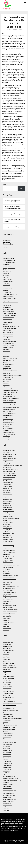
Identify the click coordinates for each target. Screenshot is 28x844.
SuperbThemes (20, 841)
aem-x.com (5, 496)
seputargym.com (7, 484)
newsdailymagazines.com (9, 458)
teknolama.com (7, 320)
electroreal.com (7, 467)
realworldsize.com (7, 319)
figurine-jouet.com (8, 607)
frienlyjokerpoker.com (8, 691)
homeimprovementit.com (9, 454)
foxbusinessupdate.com (9, 371)
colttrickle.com (7, 644)
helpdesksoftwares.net (9, 450)
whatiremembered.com (9, 708)
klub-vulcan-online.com (9, 552)
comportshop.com (7, 782)
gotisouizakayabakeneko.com (10, 302)
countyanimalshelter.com (9, 413)
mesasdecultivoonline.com (9, 328)
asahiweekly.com (7, 526)
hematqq (3, 824)
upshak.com (6, 383)
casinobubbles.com (8, 482)
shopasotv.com (7, 786)
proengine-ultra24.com (9, 727)
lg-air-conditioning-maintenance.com (12, 718)
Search (5, 184)
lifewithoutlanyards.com (9, 729)
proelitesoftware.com (8, 545)
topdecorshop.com (8, 784)
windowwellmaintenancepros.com (11, 437)
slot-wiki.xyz (6, 771)
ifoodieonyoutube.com (9, 471)
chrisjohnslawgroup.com (9, 550)
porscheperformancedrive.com (11, 565)
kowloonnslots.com (8, 693)
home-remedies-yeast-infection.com (12, 465)
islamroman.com (7, 688)
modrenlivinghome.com (9, 613)
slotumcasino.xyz (7, 761)
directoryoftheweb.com (9, 268)
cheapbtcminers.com (8, 516)
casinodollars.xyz (7, 765)
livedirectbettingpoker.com (10, 370)
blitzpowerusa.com (8, 336)
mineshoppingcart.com (9, 473)
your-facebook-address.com (10, 609)
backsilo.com (6, 385)
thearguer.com (6, 356)
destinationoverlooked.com (10, 420)
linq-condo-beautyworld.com (10, 710)
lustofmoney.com (7, 430)
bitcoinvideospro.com (8, 296)
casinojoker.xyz (7, 767)
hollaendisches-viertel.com (10, 725)
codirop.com (6, 656)
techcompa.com (7, 682)
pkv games (18, 821)
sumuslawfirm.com (7, 394)
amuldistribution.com (8, 503)
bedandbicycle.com (8, 530)
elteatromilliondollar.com (9, 313)
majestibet (6, 830)
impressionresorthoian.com (10, 388)
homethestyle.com (7, 501)
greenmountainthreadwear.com (11, 398)
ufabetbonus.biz (7, 803)
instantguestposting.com (9, 790)
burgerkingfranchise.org (9, 315)
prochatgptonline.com (8, 676)
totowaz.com (6, 405)
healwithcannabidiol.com (9, 579)
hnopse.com (6, 426)
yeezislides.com (7, 462)
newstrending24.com (8, 801)
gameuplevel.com (7, 499)
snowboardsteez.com (8, 343)
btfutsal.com (6, 654)
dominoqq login (7, 240)
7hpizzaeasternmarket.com (10, 723)
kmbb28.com (6, 620)
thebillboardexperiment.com (10, 596)
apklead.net (6, 630)
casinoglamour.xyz (8, 763)
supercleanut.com (7, 528)
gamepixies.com (7, 535)
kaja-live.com (6, 680)
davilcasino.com (7, 492)
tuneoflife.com (6, 436)
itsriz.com (5, 290)
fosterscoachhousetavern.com (11, 326)
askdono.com (6, 659)
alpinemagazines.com (8, 697)
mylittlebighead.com (8, 522)
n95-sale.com (6, 669)
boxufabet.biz (6, 603)
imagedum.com (6, 584)
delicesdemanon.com (8, 739)
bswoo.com (6, 810)
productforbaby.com (8, 322)
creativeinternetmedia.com (10, 667)
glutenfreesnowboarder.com (10, 575)
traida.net (5, 731)
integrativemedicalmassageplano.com (12, 375)
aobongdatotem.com (8, 463)
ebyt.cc (5, 712)
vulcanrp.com (6, 699)
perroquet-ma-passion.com (10, 611)
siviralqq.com (6, 387)
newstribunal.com (7, 456)
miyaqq (12, 830)
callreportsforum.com (8, 622)
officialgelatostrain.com (9, 588)
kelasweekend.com (7, 805)
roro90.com (6, 273)
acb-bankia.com (7, 379)
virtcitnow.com (7, 672)
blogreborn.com (7, 671)
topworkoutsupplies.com (9, 475)
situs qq (5, 245)
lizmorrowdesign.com (8, 577)
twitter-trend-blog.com (9, 701)
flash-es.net (6, 381)
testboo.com (6, 740)
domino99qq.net (7, 266)
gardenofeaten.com (8, 337)
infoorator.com (7, 720)
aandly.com (6, 808)
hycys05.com (6, 339)
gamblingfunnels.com (8, 650)
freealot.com (6, 524)
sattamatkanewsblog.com (9, 402)
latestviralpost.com (8, 332)
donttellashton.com (8, 269)
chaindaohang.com (8, 714)
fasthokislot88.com (8, 539)
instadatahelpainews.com (9, 614)
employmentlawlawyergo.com (10, 778)
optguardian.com (7, 488)
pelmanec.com (6, 264)
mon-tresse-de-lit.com (8, 599)
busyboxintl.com (7, 307)
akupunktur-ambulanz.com (9, 706)
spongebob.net (7, 305)
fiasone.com (6, 362)
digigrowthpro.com (8, 642)
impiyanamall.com (7, 486)
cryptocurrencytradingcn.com (10, 404)
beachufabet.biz (7, 597)
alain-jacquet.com (7, 300)
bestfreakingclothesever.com (10, 390)
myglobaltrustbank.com (9, 776)
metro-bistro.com (7, 735)
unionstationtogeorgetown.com (11, 518)
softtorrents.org (7, 558)
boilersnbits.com (7, 330)
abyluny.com (6, 626)
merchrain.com (6, 618)
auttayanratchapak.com (9, 309)
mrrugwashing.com (8, 377)
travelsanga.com (7, 788)
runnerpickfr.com (7, 646)
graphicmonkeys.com (8, 533)
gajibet (16, 830)
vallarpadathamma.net (8, 317)
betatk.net (5, 807)
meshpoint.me (6, 303)
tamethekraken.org (8, 567)
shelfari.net (6, 757)
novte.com (5, 722)
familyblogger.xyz (7, 548)
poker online (18, 826)
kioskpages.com (7, 580)
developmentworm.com (9, 795)
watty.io (5, 286)
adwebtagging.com (8, 415)
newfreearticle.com (8, 334)
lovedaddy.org (6, 373)
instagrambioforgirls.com (9, 345)
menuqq (3, 819)
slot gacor (17, 828)
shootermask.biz (7, 754)
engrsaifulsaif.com (7, 514)
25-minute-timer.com (8, 511)
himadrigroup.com (7, 686)
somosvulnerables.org (8, 560)
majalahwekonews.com (9, 260)
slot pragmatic (6, 242)
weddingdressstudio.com (9, 742)
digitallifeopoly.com (8, 480)
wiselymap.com (7, 674)
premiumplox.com (7, 744)
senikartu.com (6, 283)
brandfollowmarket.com (9, 409)
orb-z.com (5, 324)
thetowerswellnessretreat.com (11, 586)
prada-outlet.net (7, 640)
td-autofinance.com (8, 690)
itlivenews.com (7, 797)
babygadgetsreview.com (9, 705)
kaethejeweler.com (8, 590)
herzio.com (6, 275)
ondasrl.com (6, 571)
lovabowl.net (6, 452)
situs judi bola (12, 821)
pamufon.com (6, 564)
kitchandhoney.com (8, 733)
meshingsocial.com (8, 354)
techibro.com (6, 695)
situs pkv (5, 247)
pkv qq (13, 826)
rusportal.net (6, 285)
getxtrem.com (6, 351)
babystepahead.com (8, 419)
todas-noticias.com (8, 281)
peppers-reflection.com (9, 434)
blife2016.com (6, 573)
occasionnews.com (8, 428)
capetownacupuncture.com (10, 294)
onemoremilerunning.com (9, 341)
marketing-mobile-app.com (10, 358)
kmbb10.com (6, 349)
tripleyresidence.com (8, 556)
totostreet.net (6, 490)
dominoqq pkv (19, 819)
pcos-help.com (6, 652)
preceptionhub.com (8, 460)
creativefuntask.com (8, 512)
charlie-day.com (7, 368)
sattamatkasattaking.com (9, 592)
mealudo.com (6, 366)
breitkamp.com (6, 554)
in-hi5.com (5, 277)
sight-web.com (6, 684)
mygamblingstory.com (8, 258)
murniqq (21, 823)
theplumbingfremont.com (9, 799)
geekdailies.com (7, 616)
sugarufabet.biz (7, 601)
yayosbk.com (6, 746)
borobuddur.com (7, 505)
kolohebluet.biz (7, 752)
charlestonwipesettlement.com (11, 407)
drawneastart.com (7, 537)
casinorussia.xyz (7, 759)
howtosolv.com (7, 737)
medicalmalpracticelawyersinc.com (12, 780)
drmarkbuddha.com (8, 716)
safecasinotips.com (8, 541)
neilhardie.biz (6, 748)
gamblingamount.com (8, 422)
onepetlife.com (7, 594)
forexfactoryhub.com (8, 678)
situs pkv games (14, 823)
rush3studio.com (7, 271)
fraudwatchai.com (7, 494)
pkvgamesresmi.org (6, 831)
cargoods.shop (7, 292)
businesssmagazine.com (9, 665)
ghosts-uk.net (6, 657)
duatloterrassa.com (8, 562)
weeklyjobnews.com (8, 411)
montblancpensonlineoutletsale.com (12, 703)
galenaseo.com (7, 774)
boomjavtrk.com (7, 628)
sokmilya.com (6, 624)
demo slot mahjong (8, 244)
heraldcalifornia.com (8, 531)
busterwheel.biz (7, 756)
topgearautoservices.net (9, 605)
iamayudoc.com (7, 520)
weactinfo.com (6, 353)
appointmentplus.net (8, 793)
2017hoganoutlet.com (9, 262)
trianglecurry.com (7, 582)
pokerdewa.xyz (7, 769)
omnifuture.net (7, 648)
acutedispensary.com (8, 400)
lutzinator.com (6, 569)
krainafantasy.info (7, 279)
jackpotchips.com (7, 543)
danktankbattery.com (8, 364)
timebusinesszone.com (8, 432)
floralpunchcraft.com (8, 360)
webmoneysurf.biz (7, 750)
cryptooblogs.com (7, 497)
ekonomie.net (6, 791)
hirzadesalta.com (7, 479)
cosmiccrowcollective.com (9, 298)
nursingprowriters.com (9, 396)
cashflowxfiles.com (8, 347)
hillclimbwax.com (7, 424)
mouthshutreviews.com (9, 477)
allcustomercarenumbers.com (10, 546)
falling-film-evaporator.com (10, 392)
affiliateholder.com (8, 439)
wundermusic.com (7, 507)
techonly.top (6, 661)
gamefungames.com (8, 509)
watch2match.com (7, 773)
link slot (8, 824)
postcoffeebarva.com (8, 311)
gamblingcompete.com (8, 663)
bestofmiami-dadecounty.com (10, 469)
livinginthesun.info (8, 288)
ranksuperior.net (7, 417)
